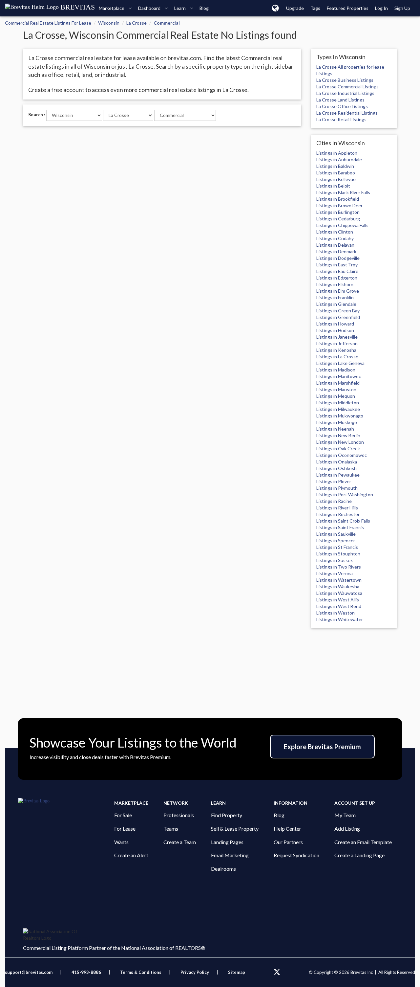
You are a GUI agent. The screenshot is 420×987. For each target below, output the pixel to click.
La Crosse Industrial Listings (345, 93)
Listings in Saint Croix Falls (343, 521)
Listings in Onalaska (336, 461)
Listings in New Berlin (338, 435)
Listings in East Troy (337, 264)
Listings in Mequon (335, 396)
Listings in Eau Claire (337, 271)
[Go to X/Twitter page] (277, 972)
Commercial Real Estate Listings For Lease (48, 23)
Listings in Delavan (335, 245)
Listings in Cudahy (335, 238)
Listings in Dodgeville (338, 258)
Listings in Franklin (335, 297)
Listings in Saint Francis (340, 527)
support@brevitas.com (28, 972)
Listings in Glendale (336, 304)
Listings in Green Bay (338, 310)
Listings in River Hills (337, 507)
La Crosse (136, 23)
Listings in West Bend (338, 606)
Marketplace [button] (112, 8)
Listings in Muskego (336, 422)
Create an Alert (131, 855)
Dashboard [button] (149, 8)
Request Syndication (296, 855)
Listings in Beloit (333, 186)
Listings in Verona (334, 573)
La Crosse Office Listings (342, 106)
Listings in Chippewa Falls (342, 225)
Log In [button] (381, 8)
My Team (345, 815)
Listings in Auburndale (339, 159)
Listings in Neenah (335, 429)
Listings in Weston (335, 613)
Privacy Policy (194, 972)
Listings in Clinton (334, 232)
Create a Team (179, 842)
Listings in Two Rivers (338, 567)
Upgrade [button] (295, 8)
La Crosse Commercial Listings (347, 86)
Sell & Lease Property (235, 828)
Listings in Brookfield (337, 199)
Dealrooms (223, 868)
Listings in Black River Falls (343, 192)
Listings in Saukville (336, 534)
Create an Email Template (363, 842)
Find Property (226, 815)
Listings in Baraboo (335, 172)
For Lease (125, 828)
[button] (275, 8)
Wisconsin (108, 23)
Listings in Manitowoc (338, 376)
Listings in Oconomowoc (341, 455)
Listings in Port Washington (344, 494)
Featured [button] (347, 8)
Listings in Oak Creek (338, 448)
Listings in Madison (335, 369)
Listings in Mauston (336, 389)
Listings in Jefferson (337, 343)
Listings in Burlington (338, 212)
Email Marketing (230, 855)
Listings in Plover (333, 481)
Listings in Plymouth (337, 488)
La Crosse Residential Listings (347, 113)
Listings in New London (340, 442)
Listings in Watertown (339, 580)
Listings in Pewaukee (338, 475)
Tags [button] (315, 8)
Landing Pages (227, 842)
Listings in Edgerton (336, 277)
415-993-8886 (86, 972)
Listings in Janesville (337, 337)
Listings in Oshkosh (336, 468)
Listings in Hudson (335, 330)
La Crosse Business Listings (344, 80)
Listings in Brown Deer (339, 205)
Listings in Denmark (336, 251)
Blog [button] (204, 8)
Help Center (287, 828)
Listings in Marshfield (338, 383)
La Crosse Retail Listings (341, 119)
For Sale (123, 815)
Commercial (167, 23)
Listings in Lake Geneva (340, 363)
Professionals (178, 815)
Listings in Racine (334, 501)
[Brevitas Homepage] (66, 801)
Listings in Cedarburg (338, 218)
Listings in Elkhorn (334, 284)
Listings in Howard (335, 323)
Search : (36, 114)
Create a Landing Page (359, 855)
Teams (170, 828)
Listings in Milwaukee (338, 409)
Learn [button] (180, 8)
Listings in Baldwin (335, 166)
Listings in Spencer (335, 540)
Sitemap (236, 972)
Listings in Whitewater (339, 619)
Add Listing (347, 828)
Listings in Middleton (337, 402)
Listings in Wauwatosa (339, 593)
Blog (279, 815)
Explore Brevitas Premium (322, 747)
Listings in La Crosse (337, 356)
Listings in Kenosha (336, 350)
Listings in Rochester (338, 514)
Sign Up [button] (402, 8)
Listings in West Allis (337, 599)
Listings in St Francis (337, 547)
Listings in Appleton (336, 153)
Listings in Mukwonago (339, 415)
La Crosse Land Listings (340, 99)
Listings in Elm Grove (337, 291)
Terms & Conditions (141, 972)
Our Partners (288, 842)
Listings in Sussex (334, 560)
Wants (121, 842)
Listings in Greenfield (338, 317)
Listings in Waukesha (337, 586)
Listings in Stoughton (338, 553)
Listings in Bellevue (336, 179)
